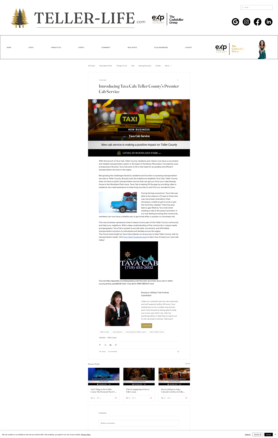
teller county (104, 332)
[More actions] (178, 80)
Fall (132, 66)
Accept (268, 434)
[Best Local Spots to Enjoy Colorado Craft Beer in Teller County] (174, 376)
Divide (158, 66)
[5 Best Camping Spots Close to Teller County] (139, 376)
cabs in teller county (157, 332)
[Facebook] (257, 22)
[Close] (275, 434)
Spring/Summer (144, 66)
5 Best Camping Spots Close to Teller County (137, 390)
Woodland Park (105, 66)
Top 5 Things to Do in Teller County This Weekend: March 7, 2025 (103, 390)
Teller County (112, 337)
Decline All (257, 434)
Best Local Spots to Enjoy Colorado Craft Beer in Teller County (172, 390)
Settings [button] (248, 434)
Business (102, 337)
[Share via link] (116, 345)
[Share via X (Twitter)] (105, 345)
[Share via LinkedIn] (110, 345)
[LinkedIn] (268, 22)
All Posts (91, 66)
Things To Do (121, 66)
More (167, 66)
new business (117, 332)
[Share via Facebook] (100, 345)
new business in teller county (136, 332)
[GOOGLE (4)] (235, 22)
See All (187, 364)
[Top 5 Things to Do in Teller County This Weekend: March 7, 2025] (103, 376)
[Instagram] (246, 22)
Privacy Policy (86, 434)
